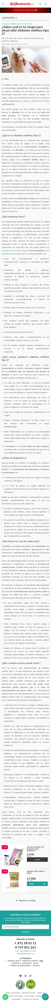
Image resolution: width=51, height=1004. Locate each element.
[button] (3, 3)
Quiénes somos (14, 961)
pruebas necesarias (10, 250)
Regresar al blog (27, 900)
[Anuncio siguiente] (48, 10)
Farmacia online (28, 993)
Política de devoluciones (20, 965)
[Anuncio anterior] (2, 10)
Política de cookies (31, 999)
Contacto (36, 965)
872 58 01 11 (27, 943)
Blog (41, 961)
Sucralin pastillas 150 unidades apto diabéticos (35, 849)
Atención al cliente (29, 961)
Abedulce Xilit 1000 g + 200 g (36, 872)
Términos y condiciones (21, 963)
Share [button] (6, 79)
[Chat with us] (5, 997)
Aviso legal (29, 996)
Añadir (31, 884)
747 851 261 (27, 947)
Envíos (36, 963)
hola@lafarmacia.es (25, 953)
